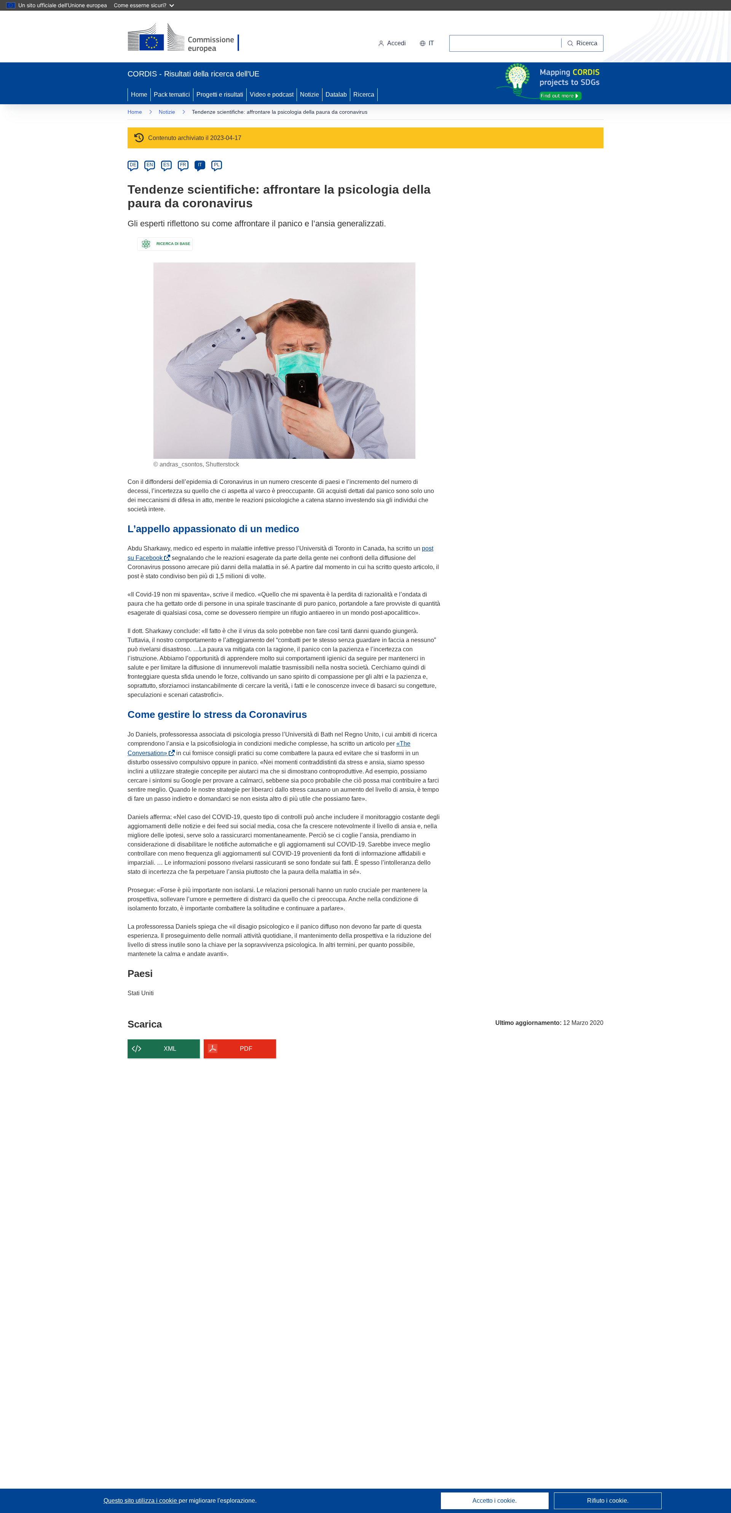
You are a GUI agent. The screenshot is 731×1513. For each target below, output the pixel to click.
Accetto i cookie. (494, 1500)
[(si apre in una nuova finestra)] (188, 38)
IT (200, 164)
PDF (246, 1048)
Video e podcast (272, 94)
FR (183, 164)
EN (150, 164)
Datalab (336, 94)
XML (170, 1048)
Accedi (396, 43)
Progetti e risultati (219, 94)
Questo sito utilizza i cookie (141, 1500)
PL (217, 164)
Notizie (309, 94)
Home (139, 94)
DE (133, 164)
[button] (426, 43)
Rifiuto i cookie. (608, 1500)
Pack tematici (172, 94)
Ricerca (363, 94)
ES (166, 164)
